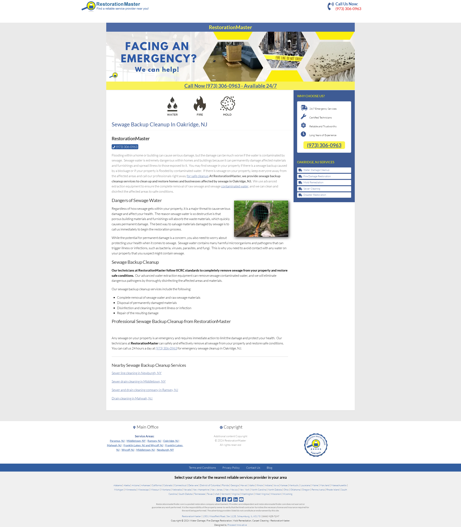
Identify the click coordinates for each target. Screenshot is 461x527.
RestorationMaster (191, 516)
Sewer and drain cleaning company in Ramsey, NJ (145, 390)
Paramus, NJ (117, 440)
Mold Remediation (313, 182)
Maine (315, 485)
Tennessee (199, 493)
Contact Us (253, 467)
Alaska (127, 485)
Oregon (306, 489)
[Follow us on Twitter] (229, 499)
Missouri (155, 489)
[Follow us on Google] (218, 499)
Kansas (284, 485)
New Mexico (231, 489)
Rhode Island (332, 489)
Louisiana (305, 485)
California (156, 485)
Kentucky (294, 485)
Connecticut (180, 485)
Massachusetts (338, 485)
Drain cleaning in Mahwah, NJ (132, 398)
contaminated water (234, 186)
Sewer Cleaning (311, 188)
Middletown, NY (136, 440)
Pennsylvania (318, 489)
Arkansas (145, 485)
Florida (225, 485)
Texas (210, 493)
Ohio (286, 489)
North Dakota (275, 489)
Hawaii (243, 485)
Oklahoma (295, 489)
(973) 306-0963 (348, 8)
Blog (269, 467)
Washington (247, 493)
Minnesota (130, 489)
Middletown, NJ (145, 449)
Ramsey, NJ (154, 440)
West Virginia (262, 493)
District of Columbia (210, 485)
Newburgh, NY (165, 449)
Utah (217, 493)
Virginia (235, 493)
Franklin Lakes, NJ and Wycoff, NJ (143, 445)
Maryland (324, 485)
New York (244, 489)
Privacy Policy (231, 467)
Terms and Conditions (202, 467)
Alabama (117, 485)
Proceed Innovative (237, 524)
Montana (165, 489)
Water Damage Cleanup (316, 169)
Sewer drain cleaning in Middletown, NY (139, 381)
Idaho (252, 485)
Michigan (118, 489)
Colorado (167, 485)
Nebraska (177, 489)
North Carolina (258, 489)
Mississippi (143, 489)
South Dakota (185, 493)
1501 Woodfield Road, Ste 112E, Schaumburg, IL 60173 (231, 516)
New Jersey (217, 489)
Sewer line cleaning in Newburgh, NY (137, 373)
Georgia (234, 485)
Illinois (259, 485)
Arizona (135, 485)
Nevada (187, 489)
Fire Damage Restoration (317, 176)
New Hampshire (201, 489)
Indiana (268, 485)
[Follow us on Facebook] (223, 499)
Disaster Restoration (314, 194)
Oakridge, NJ (171, 440)
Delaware (193, 485)
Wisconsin (276, 493)
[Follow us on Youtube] (241, 499)
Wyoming (287, 493)
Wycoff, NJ (128, 449)
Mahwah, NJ (114, 445)
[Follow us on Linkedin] (235, 499)
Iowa (276, 485)
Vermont (225, 493)
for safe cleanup (198, 176)
